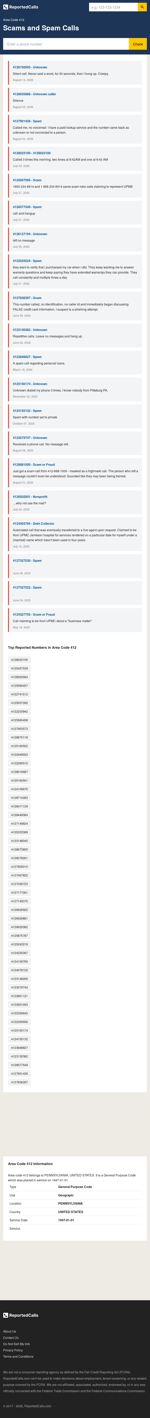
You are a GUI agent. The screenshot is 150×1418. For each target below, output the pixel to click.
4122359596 (19, 1022)
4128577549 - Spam (27, 207)
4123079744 (19, 987)
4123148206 (19, 979)
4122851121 (19, 996)
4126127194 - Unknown (30, 234)
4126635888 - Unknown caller (34, 94)
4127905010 (19, 866)
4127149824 (19, 823)
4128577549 (19, 1065)
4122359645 (19, 1013)
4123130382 (19, 1056)
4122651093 (19, 1004)
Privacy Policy (13, 1350)
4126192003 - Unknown (30, 67)
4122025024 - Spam (27, 260)
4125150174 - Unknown (30, 383)
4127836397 (19, 1082)
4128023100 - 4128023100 (32, 153)
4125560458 (19, 720)
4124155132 (19, 1039)
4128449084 (19, 815)
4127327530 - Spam (27, 560)
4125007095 (19, 703)
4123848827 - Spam (27, 356)
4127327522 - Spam (27, 587)
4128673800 (19, 849)
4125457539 (19, 668)
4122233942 (19, 711)
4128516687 (19, 772)
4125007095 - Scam (27, 180)
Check (138, 43)
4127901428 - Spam (27, 121)
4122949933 (19, 754)
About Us (9, 1331)
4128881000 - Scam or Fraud (34, 464)
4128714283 (19, 798)
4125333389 (19, 832)
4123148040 (19, 841)
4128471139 (19, 806)
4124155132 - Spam (27, 410)
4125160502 (19, 746)
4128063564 (19, 677)
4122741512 (19, 694)
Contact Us (11, 1337)
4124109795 (19, 961)
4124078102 (19, 970)
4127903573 (19, 729)
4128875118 (19, 737)
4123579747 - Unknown (30, 437)
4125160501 (19, 780)
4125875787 (19, 935)
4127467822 (19, 875)
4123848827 (19, 1048)
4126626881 (19, 918)
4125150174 (19, 1030)
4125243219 (19, 944)
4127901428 (19, 1073)
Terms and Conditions (18, 1356)
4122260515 (19, 763)
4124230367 (19, 953)
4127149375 (19, 901)
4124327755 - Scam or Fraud (34, 614)
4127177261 (19, 892)
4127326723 (19, 884)
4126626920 (19, 910)
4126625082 (19, 927)
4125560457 (19, 685)
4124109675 (19, 789)
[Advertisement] (75, 1124)
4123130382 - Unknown (30, 329)
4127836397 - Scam (27, 297)
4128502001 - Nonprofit (30, 496)
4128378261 (19, 858)
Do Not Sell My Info (16, 1344)
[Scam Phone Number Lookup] (20, 8)
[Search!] (142, 7)
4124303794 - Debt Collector (33, 523)
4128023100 (19, 660)
